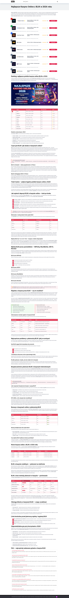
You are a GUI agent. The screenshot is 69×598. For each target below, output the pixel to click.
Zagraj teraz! (53, 20)
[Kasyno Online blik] (13, 1)
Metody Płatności (25, 1)
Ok (56, 596)
